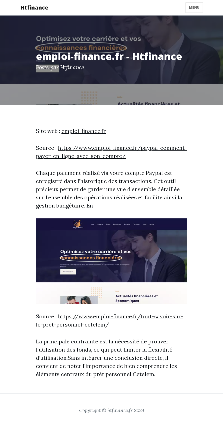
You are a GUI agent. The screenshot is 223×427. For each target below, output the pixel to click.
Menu (194, 7)
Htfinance (34, 7)
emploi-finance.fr (83, 130)
